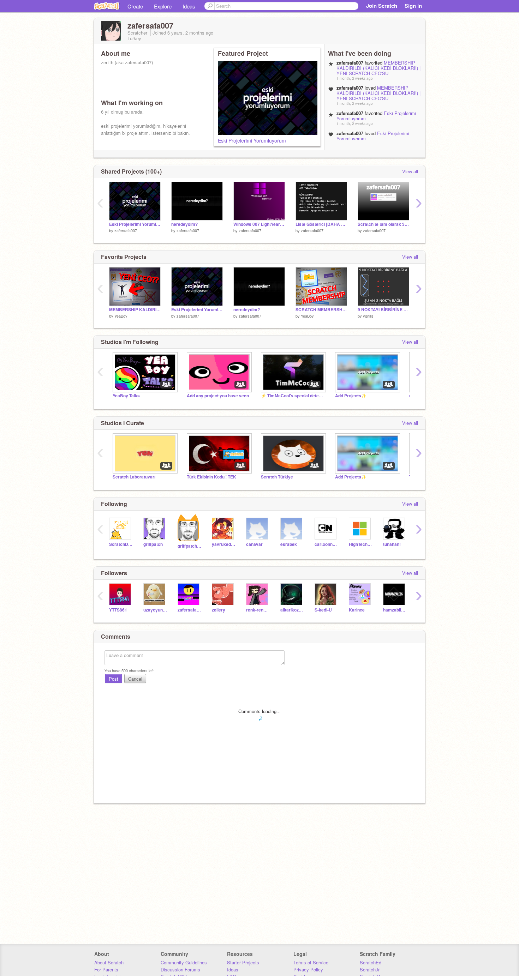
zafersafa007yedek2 (189, 610)
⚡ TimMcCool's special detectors (292, 396)
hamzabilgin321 (395, 610)
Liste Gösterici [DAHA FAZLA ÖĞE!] (321, 224)
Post (113, 678)
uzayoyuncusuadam (155, 610)
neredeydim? (184, 224)
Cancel (135, 678)
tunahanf (392, 544)
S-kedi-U (323, 610)
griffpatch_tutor (189, 546)
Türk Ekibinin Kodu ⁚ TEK (211, 477)
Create (135, 6)
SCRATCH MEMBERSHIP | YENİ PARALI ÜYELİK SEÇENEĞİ (321, 310)
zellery (218, 610)
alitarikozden (292, 610)
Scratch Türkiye (277, 477)
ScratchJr (370, 969)
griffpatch (153, 544)
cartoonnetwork (326, 544)
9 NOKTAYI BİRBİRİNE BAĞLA (383, 310)
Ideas (189, 6)
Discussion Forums (180, 969)
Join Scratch (381, 6)
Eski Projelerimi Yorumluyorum (252, 140)
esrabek (288, 544)
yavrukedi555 (223, 544)
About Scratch (109, 962)
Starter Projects (243, 962)
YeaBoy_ (122, 316)
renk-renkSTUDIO (258, 610)
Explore (163, 6)
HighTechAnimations (360, 544)
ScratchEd (370, 962)
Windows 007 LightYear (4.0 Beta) (259, 224)
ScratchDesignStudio (121, 544)
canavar (254, 544)
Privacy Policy (308, 969)
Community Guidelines (184, 962)
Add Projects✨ (350, 396)
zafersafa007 (125, 230)
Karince (357, 610)
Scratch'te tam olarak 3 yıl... (383, 224)
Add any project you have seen (218, 396)
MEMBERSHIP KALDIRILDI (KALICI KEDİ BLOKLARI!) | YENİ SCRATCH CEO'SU (378, 68)
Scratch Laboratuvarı (134, 477)
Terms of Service (310, 962)
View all (410, 171)
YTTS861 (118, 610)
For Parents (106, 969)
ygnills (368, 316)
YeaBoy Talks (126, 396)
